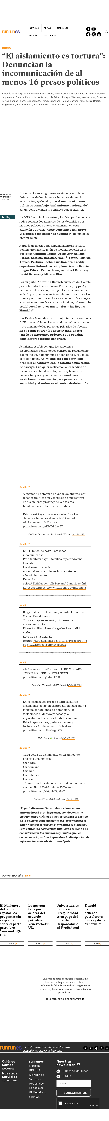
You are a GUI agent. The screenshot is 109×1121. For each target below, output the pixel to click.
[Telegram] (88, 29)
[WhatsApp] (7, 205)
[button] (106, 32)
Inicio (6, 48)
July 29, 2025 (78, 534)
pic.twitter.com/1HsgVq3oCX (42, 730)
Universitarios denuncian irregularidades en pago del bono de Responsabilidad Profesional (67, 917)
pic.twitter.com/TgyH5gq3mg (66, 587)
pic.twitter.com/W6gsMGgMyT (44, 791)
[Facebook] (88, 35)
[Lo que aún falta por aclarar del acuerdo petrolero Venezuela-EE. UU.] (40, 893)
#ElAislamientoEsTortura (40, 522)
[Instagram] (99, 35)
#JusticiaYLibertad (62, 518)
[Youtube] (94, 29)
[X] (2, 210)
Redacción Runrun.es (5, 195)
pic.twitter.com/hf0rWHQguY (46, 644)
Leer (11, 943)
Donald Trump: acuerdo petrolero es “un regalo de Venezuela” (95, 915)
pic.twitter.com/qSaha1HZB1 (42, 677)
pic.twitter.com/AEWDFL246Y (43, 526)
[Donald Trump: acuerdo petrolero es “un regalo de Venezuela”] (97, 893)
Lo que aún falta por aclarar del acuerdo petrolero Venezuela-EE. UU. (39, 917)
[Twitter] (94, 35)
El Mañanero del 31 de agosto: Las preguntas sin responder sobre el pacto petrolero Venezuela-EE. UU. (11, 920)
